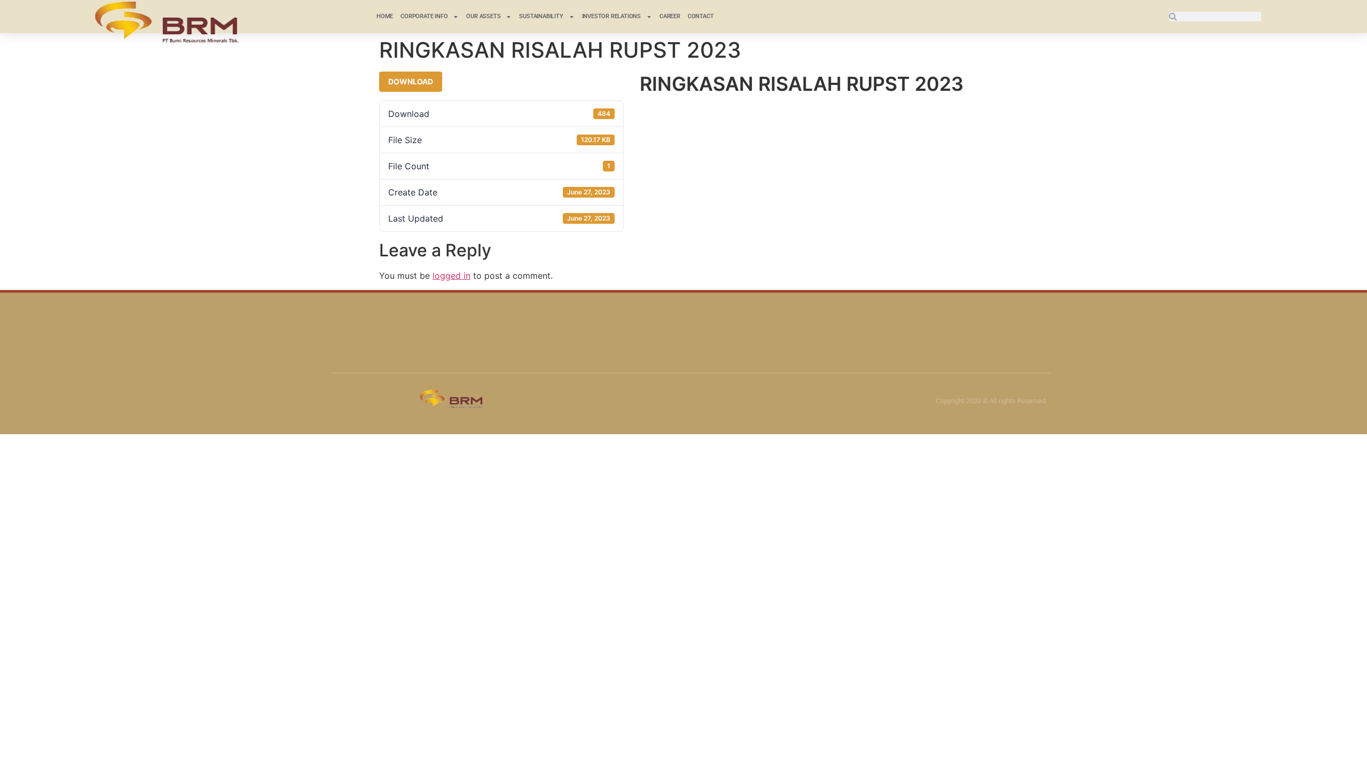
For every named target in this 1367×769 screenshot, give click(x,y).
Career (669, 16)
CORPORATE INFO (423, 16)
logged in (451, 275)
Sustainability (541, 16)
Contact (701, 16)
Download (410, 81)
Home (384, 16)
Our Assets (483, 16)
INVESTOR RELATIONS (611, 16)
